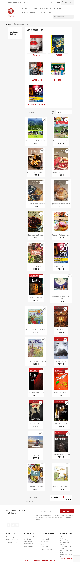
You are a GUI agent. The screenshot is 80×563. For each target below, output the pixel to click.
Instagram (17, 525)
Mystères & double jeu (36, 298)
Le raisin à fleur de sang (61, 424)
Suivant (68, 499)
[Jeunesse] (58, 44)
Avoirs (43, 544)
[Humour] (58, 68)
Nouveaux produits (12, 537)
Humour (57, 9)
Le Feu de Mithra (61, 330)
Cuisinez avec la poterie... (61, 172)
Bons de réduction (47, 549)
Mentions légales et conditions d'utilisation (30, 539)
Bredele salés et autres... (35, 172)
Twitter (13, 525)
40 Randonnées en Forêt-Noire (35, 141)
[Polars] (36, 44)
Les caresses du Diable (36, 393)
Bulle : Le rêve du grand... (61, 487)
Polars (23, 9)
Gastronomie (45, 9)
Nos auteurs (45, 13)
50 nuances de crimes (61, 266)
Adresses (44, 547)
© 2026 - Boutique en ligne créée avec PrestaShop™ (40, 560)
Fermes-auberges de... (61, 141)
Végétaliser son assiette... (36, 266)
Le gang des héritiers (35, 424)
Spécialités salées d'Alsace (36, 204)
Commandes (45, 541)
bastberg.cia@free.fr (67, 558)
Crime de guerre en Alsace (61, 454)
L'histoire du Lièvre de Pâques (36, 361)
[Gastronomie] (36, 68)
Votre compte (47, 533)
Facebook (8, 525)
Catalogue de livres (14, 33)
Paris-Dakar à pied (36, 455)
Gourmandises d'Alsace (36, 235)
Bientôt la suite (61, 361)
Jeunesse (33, 9)
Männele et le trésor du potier (35, 330)
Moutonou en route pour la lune (61, 298)
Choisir (64, 112)
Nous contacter (29, 546)
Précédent (55, 497)
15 (69, 497)
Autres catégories (28, 13)
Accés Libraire (28, 544)
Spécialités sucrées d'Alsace (61, 204)
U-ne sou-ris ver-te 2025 (61, 393)
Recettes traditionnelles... (61, 235)
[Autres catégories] (36, 93)
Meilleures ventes (12, 539)
